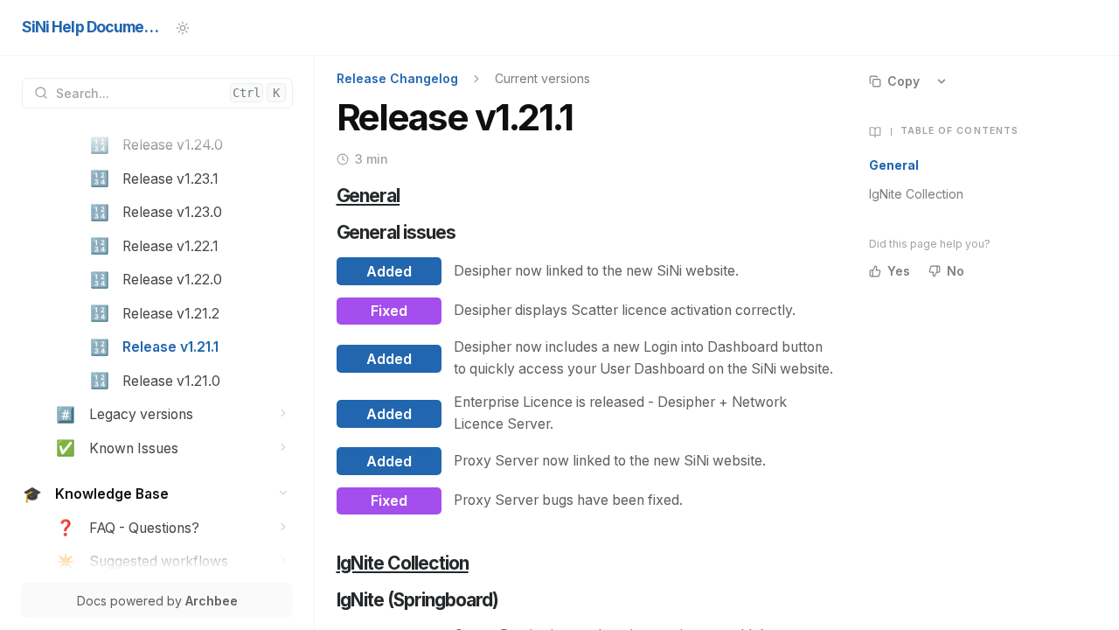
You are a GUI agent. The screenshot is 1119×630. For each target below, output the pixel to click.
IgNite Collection (916, 193)
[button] (284, 413)
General (894, 165)
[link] (191, 146)
